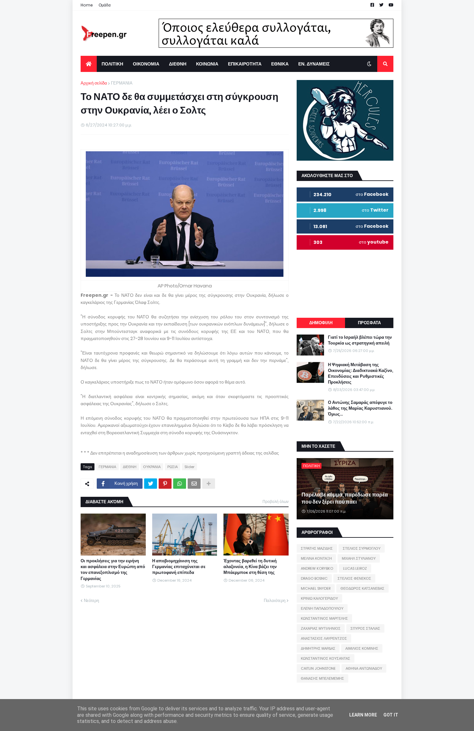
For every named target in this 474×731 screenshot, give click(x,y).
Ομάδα (105, 5)
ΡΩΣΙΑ (172, 466)
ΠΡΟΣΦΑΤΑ (369, 323)
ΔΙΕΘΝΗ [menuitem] (177, 64)
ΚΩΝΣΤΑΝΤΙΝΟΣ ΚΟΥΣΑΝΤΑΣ (325, 658)
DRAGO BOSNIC (314, 578)
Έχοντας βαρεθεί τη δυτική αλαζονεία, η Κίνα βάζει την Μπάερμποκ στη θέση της (250, 567)
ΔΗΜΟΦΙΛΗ (320, 323)
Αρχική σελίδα (94, 83)
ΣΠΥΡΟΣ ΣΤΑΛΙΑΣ (365, 628)
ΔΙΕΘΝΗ (129, 466)
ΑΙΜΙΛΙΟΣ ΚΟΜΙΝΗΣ (361, 648)
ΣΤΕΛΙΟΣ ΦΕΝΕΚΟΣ (354, 578)
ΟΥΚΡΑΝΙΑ (152, 466)
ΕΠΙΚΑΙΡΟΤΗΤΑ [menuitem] (245, 64)
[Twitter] (150, 483)
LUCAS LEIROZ (355, 568)
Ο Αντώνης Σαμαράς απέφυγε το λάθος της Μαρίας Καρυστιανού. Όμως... (360, 408)
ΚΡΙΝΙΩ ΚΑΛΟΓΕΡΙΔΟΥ (319, 598)
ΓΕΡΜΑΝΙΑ (122, 83)
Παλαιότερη (274, 600)
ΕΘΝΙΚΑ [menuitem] (280, 64)
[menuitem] (89, 64)
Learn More (363, 714)
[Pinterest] (165, 483)
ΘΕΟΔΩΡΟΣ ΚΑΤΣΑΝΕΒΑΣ (362, 588)
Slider (189, 466)
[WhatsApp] (179, 483)
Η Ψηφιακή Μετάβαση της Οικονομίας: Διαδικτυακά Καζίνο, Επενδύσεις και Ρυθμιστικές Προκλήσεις (360, 374)
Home (87, 5)
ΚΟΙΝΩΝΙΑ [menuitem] (207, 64)
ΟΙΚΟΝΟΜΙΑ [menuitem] (146, 64)
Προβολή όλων (275, 501)
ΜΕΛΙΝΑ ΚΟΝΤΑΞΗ (316, 558)
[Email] (194, 483)
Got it (390, 714)
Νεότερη (91, 600)
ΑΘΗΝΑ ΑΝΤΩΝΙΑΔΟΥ (364, 668)
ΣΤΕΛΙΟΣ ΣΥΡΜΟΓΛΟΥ (361, 548)
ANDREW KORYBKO (317, 568)
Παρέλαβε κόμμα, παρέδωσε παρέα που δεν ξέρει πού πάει (344, 498)
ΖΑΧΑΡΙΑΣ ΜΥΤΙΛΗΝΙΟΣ (321, 628)
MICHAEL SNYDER (316, 588)
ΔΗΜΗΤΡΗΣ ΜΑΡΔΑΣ (318, 648)
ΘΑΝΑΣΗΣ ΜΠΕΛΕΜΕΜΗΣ (322, 678)
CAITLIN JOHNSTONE (318, 668)
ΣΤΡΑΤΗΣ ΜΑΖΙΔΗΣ (317, 548)
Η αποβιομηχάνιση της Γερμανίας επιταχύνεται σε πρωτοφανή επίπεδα (178, 567)
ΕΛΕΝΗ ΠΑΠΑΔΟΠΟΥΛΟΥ (322, 608)
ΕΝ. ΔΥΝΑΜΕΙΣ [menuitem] (314, 64)
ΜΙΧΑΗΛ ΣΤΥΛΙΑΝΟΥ (359, 558)
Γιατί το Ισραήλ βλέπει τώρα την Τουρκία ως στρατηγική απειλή (360, 340)
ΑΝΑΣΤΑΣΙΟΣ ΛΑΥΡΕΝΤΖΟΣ (324, 638)
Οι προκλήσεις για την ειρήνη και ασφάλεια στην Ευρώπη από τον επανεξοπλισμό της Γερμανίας (113, 570)
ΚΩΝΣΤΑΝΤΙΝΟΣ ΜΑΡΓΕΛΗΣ (324, 618)
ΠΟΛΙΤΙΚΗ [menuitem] (112, 64)
